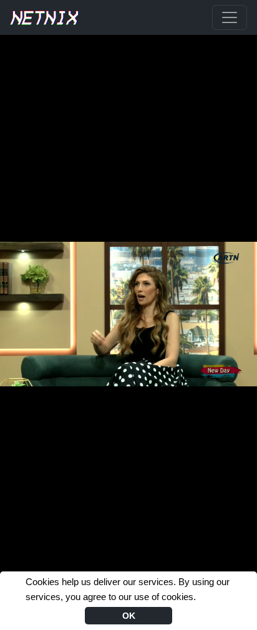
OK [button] (128, 616)
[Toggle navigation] (229, 17)
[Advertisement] (128, 66)
